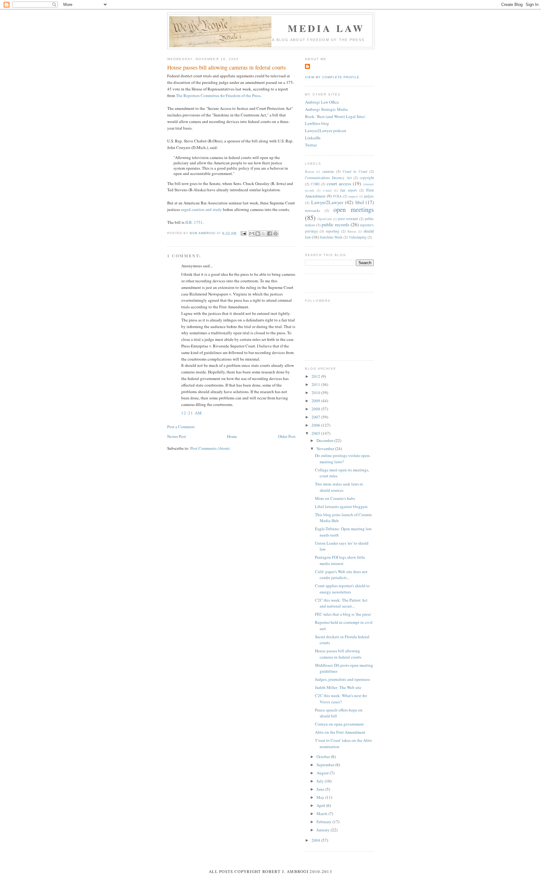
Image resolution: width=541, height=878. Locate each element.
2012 (316, 376)
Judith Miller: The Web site (338, 687)
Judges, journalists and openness (342, 679)
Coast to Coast (355, 171)
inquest (353, 196)
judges (369, 196)
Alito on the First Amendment (340, 732)
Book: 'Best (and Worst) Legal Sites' (335, 116)
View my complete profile (332, 77)
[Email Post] (243, 233)
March (322, 813)
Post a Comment (181, 426)
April (321, 805)
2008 (316, 409)
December (325, 440)
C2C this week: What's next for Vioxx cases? (341, 699)
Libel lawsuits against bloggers (341, 506)
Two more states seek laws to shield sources (339, 487)
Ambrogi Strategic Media (326, 109)
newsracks (312, 210)
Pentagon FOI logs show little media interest (340, 560)
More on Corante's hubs (335, 498)
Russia (352, 231)
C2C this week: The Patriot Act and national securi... (341, 603)
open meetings (353, 209)
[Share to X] (263, 233)
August (323, 773)
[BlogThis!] (258, 233)
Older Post (287, 436)
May (321, 797)
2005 (316, 433)
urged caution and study (201, 209)
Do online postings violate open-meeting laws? (343, 459)
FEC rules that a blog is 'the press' (343, 614)
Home (232, 436)
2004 (316, 840)
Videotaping (358, 237)
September (326, 765)
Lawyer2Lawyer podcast (325, 130)
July (321, 781)
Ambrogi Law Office (322, 102)
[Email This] (252, 233)
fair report (348, 190)
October (324, 756)
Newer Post (176, 436)
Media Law (326, 28)
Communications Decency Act (328, 177)
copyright (367, 177)
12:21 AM (191, 413)
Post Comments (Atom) (209, 448)
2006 (316, 425)
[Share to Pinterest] (275, 233)
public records (335, 224)
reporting (332, 231)
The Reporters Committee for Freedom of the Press (218, 95)
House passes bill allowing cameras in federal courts (338, 654)
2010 (316, 392)
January (324, 830)
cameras (328, 171)
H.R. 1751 (194, 222)
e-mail (327, 190)
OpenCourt (324, 219)
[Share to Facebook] (269, 233)
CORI (315, 184)
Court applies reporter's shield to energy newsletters (342, 589)
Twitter (311, 145)
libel (359, 202)
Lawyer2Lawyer (327, 202)
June (321, 789)
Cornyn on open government (339, 724)
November (326, 448)
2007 (316, 417)
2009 (316, 400)
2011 (316, 384)
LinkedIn (313, 138)
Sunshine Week (331, 237)
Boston (309, 171)
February (324, 821)
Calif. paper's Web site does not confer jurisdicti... (341, 575)
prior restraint (348, 218)
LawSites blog (317, 123)
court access (339, 183)
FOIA (337, 196)
